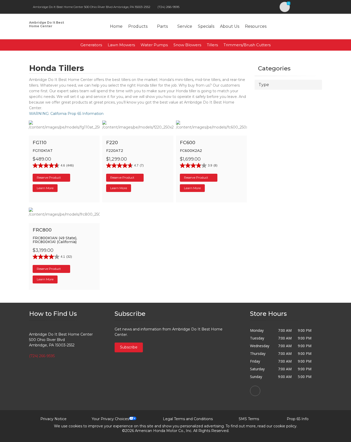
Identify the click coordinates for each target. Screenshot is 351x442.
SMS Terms (249, 419)
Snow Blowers (187, 44)
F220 (112, 142)
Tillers (212, 44)
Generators (91, 44)
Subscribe (128, 347)
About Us (229, 26)
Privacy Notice (53, 419)
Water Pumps (154, 44)
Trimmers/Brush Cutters (247, 44)
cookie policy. (285, 426)
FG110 (40, 142)
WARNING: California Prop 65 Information (66, 113)
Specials (206, 26)
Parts (162, 26)
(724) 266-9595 (168, 7)
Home (116, 26)
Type (263, 84)
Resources (255, 26)
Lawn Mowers (121, 44)
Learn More (45, 188)
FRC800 (42, 230)
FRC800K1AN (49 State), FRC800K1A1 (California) (55, 240)
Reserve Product (49, 177)
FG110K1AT (43, 150)
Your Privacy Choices (110, 419)
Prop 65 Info (298, 419)
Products (137, 26)
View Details (67, 135)
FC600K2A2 (191, 150)
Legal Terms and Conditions (188, 419)
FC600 (187, 142)
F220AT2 (114, 150)
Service (184, 26)
